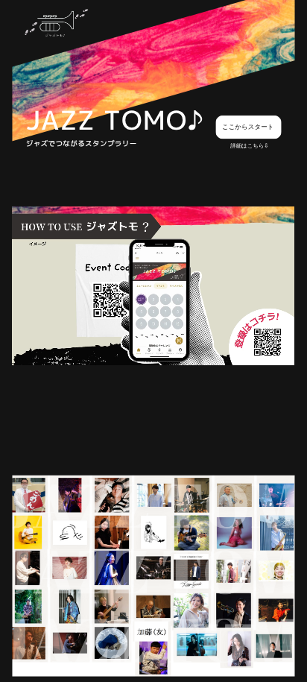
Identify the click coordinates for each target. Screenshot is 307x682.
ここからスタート (247, 126)
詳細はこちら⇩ (249, 145)
